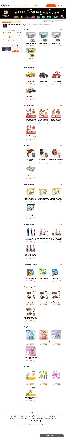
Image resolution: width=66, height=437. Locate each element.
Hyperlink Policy (27, 418)
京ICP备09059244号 (39, 418)
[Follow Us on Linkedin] (34, 421)
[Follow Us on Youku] (40, 421)
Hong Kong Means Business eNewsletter (39, 415)
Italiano (29, 416)
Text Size (61, 415)
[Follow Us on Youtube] (39, 421)
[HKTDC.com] (33, 412)
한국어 (50, 416)
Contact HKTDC (18, 415)
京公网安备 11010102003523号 (50, 418)
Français (25, 416)
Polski (33, 416)
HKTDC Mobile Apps (26, 415)
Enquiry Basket (51, 435)
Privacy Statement (19, 418)
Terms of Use (12, 418)
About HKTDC (11, 415)
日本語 (53, 416)
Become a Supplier (51, 5)
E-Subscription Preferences (53, 415)
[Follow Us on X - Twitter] (33, 421)
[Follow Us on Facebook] (31, 421)
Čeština (12, 416)
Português (38, 416)
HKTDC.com (5, 415)
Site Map (33, 418)
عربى (46, 416)
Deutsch (16, 416)
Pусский (42, 416)
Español (21, 416)
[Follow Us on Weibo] (36, 421)
